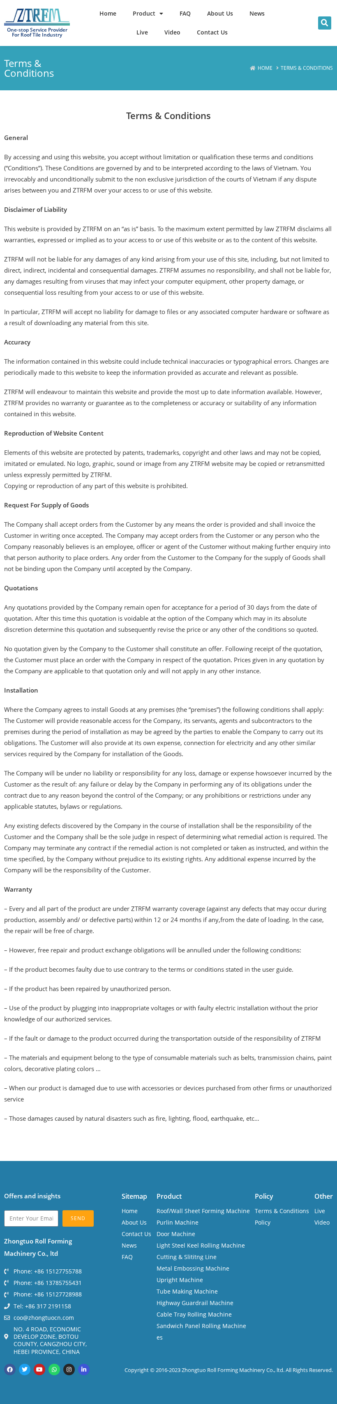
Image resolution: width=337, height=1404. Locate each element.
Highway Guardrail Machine (195, 1303)
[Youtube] (39, 1369)
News (257, 13)
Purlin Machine (178, 1222)
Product (144, 13)
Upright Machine (180, 1280)
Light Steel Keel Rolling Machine (201, 1245)
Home (107, 13)
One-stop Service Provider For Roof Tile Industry (37, 32)
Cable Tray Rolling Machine (194, 1314)
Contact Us (212, 32)
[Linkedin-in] (84, 1369)
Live (142, 32)
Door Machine (176, 1234)
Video (172, 32)
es (160, 1337)
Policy (264, 1196)
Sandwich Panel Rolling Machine (201, 1326)
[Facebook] (10, 1369)
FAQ (185, 13)
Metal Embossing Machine (193, 1268)
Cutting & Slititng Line (187, 1257)
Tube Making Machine (187, 1291)
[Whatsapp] (54, 1369)
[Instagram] (69, 1369)
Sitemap (134, 1196)
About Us (220, 13)
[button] (324, 23)
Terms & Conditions (282, 1211)
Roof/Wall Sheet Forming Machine (203, 1211)
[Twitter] (24, 1369)
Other (323, 1196)
